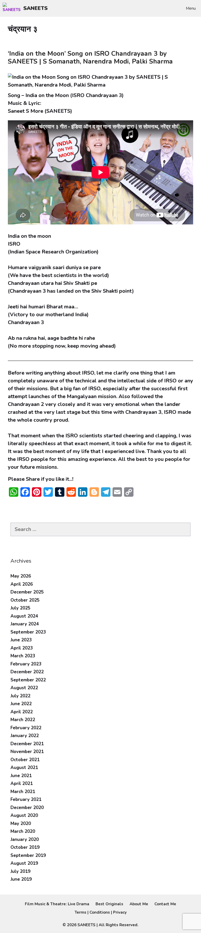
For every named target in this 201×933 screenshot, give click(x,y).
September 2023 (28, 632)
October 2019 (25, 847)
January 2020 (24, 839)
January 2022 (24, 736)
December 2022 (27, 672)
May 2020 (20, 824)
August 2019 (24, 863)
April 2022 (21, 712)
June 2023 (21, 640)
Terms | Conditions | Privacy (101, 912)
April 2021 (21, 784)
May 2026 (20, 576)
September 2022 (28, 680)
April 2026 (21, 584)
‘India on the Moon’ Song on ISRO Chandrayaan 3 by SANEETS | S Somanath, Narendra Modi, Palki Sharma (90, 57)
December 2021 (27, 744)
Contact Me (165, 904)
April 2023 (21, 648)
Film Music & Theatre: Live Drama (57, 904)
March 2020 (22, 831)
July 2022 (20, 696)
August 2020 (24, 815)
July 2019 (20, 871)
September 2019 (28, 855)
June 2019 (21, 879)
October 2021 (25, 760)
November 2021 (27, 752)
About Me (139, 904)
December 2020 (27, 808)
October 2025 (25, 600)
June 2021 (21, 776)
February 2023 (25, 664)
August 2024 (24, 616)
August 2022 (24, 688)
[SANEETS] (13, 8)
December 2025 (27, 592)
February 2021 (25, 799)
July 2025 (20, 608)
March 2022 (22, 720)
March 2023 (22, 656)
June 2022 (21, 704)
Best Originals (109, 904)
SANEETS (35, 8)
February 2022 (25, 728)
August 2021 (24, 768)
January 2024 (24, 624)
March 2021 (22, 792)
